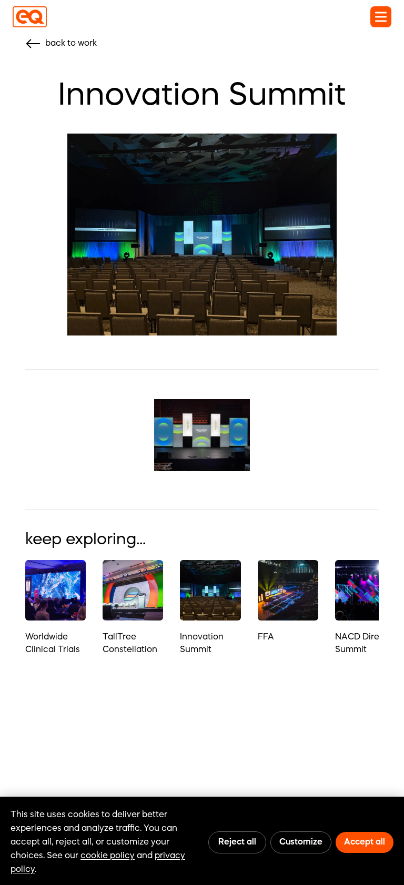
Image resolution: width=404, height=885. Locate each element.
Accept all (364, 842)
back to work (71, 43)
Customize (300, 842)
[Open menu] (380, 16)
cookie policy (107, 856)
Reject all (237, 842)
